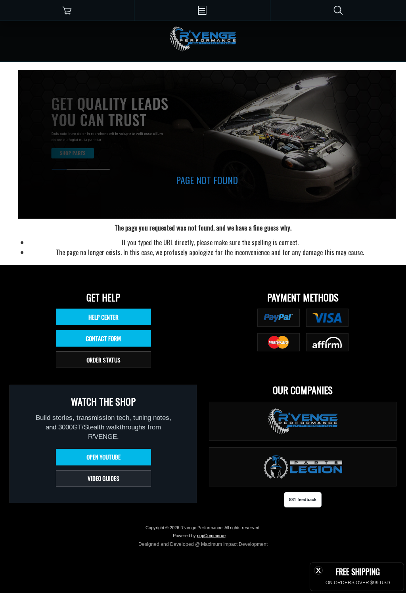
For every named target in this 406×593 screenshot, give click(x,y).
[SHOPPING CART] (67, 10)
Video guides (103, 478)
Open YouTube (103, 456)
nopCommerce (211, 535)
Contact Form (103, 338)
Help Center (103, 317)
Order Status (103, 359)
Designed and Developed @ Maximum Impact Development (203, 544)
